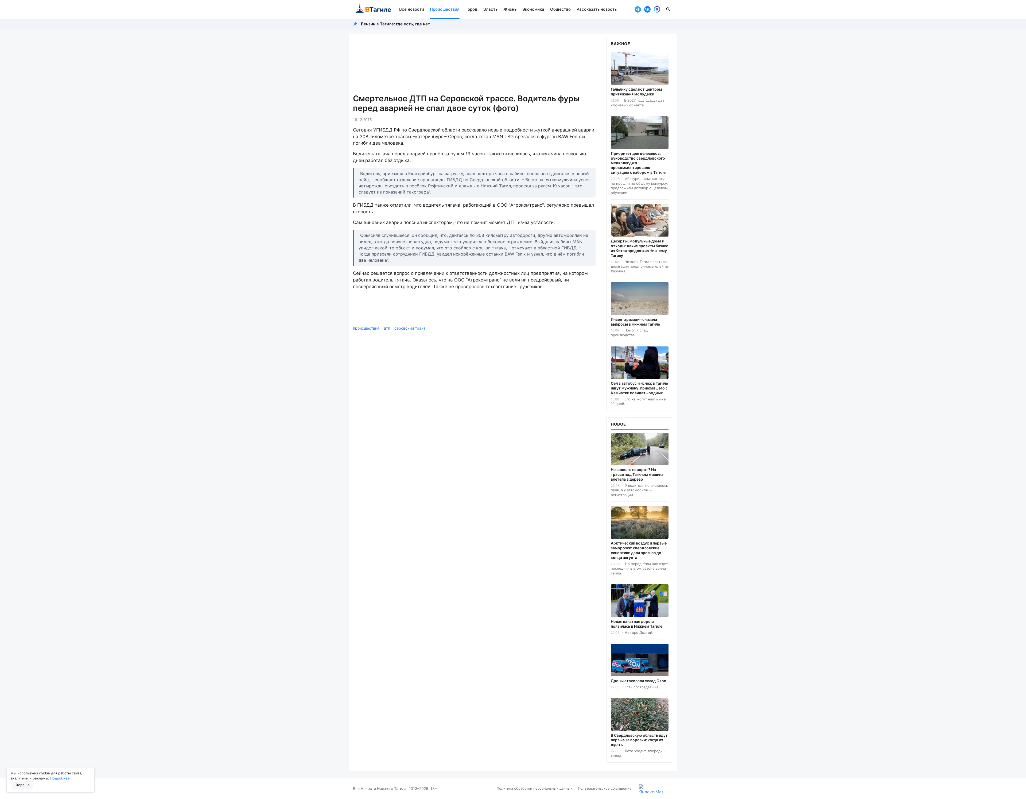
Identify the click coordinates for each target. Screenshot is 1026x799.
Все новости (411, 9)
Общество (560, 9)
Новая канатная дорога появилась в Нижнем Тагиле (636, 623)
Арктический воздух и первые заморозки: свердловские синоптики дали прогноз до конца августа (639, 550)
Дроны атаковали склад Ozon (638, 680)
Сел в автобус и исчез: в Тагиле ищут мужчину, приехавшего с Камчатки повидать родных (639, 388)
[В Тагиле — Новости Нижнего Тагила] (373, 9)
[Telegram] (638, 9)
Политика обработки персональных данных (534, 788)
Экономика (533, 9)
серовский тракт (409, 328)
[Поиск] (668, 9)
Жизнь (509, 9)
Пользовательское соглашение (605, 788)
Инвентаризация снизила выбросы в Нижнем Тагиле (635, 321)
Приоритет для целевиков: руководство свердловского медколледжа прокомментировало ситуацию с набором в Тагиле (638, 163)
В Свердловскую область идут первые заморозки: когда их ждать (639, 740)
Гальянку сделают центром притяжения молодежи (636, 91)
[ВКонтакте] (647, 9)
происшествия (366, 328)
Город (471, 9)
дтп (387, 328)
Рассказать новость (597, 9)
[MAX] (657, 9)
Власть (490, 9)
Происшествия (445, 9)
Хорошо (23, 785)
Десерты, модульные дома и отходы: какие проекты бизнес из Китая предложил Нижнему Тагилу (639, 248)
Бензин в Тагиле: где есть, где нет (395, 23)
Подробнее (60, 778)
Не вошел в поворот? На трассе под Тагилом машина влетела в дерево (637, 474)
